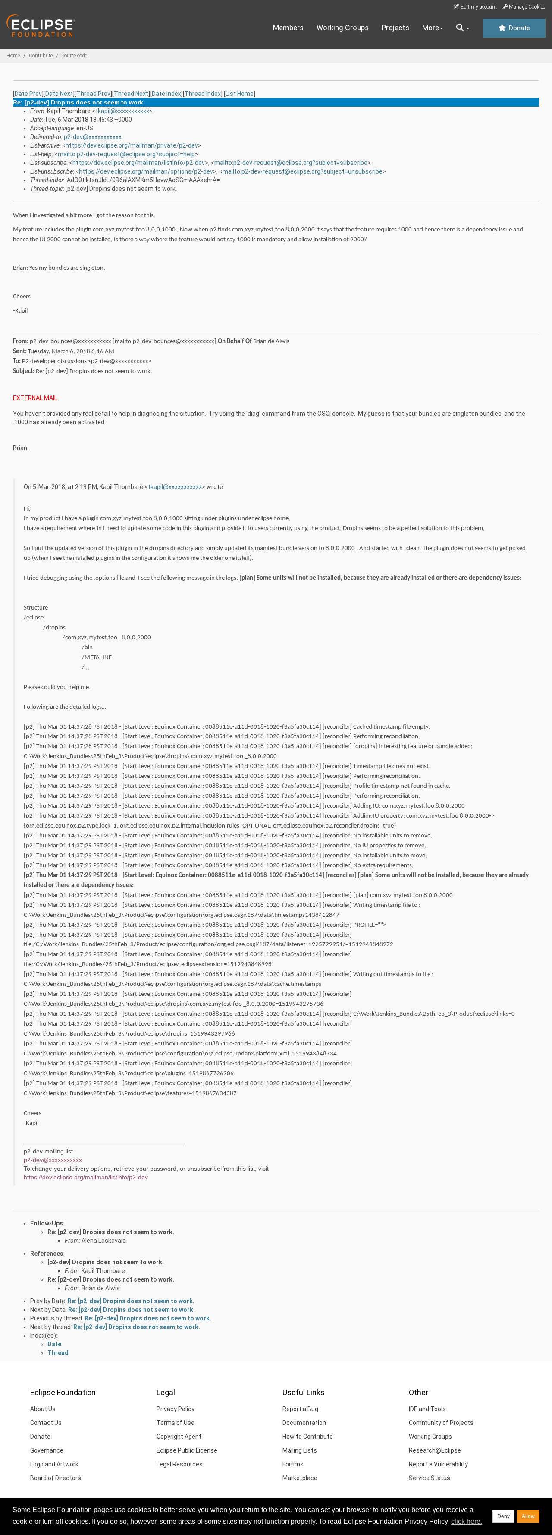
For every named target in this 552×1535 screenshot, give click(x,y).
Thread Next (131, 93)
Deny (503, 1516)
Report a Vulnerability (438, 1464)
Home (13, 56)
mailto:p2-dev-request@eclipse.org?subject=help (126, 154)
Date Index (166, 93)
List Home (240, 93)
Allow (528, 1516)
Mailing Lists (299, 1450)
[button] (463, 28)
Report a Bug (300, 1409)
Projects (395, 27)
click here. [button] (466, 1521)
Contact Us (46, 1422)
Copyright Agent (179, 1436)
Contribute (41, 56)
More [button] (430, 27)
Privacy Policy (175, 1409)
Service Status (429, 1478)
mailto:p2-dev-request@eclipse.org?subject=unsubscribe (303, 171)
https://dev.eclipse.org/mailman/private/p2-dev (132, 145)
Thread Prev (93, 93)
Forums (293, 1464)
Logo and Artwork (54, 1464)
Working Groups (343, 27)
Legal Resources (180, 1464)
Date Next (59, 93)
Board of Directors (55, 1478)
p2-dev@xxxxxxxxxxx (93, 136)
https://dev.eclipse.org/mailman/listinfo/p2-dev (138, 162)
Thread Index (203, 93)
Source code (74, 56)
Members (288, 27)
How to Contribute (307, 1436)
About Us (43, 1409)
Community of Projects (441, 1422)
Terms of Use (175, 1422)
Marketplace (299, 1478)
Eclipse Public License (187, 1450)
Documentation (304, 1422)
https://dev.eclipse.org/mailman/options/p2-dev (146, 171)
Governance (46, 1450)
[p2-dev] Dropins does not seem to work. (105, 1262)
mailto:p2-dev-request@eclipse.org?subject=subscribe (290, 162)
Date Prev (28, 93)
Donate (518, 28)
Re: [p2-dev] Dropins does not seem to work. (110, 1232)
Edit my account (478, 7)
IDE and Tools (427, 1409)
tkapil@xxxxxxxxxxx (122, 110)
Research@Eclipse (435, 1450)
